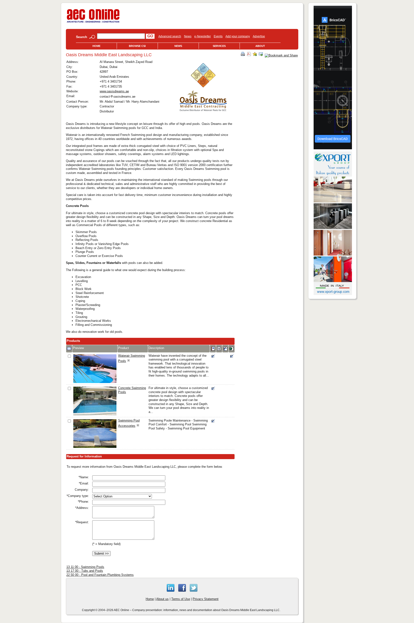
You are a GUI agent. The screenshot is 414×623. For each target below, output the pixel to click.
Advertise (259, 36)
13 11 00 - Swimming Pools (85, 567)
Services (219, 45)
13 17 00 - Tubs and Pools (84, 571)
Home (96, 45)
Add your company (237, 36)
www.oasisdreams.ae (114, 91)
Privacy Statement (205, 599)
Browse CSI (137, 45)
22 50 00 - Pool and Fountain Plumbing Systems (100, 575)
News (187, 36)
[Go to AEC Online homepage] (93, 22)
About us (162, 599)
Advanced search (169, 36)
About (260, 45)
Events (218, 36)
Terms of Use (180, 599)
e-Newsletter (202, 36)
